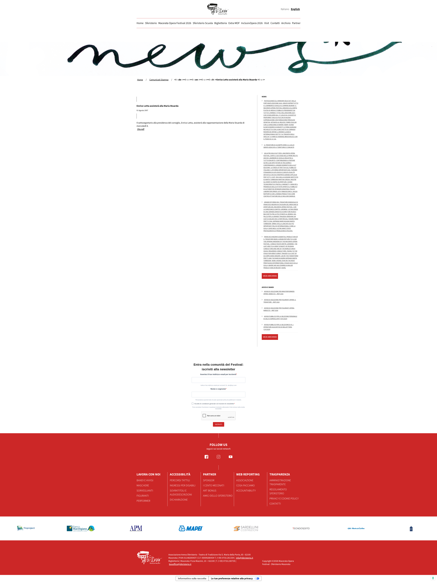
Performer (143, 501)
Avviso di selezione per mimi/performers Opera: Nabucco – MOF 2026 (278, 292)
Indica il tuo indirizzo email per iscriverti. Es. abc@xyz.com (218, 385)
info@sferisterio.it (244, 557)
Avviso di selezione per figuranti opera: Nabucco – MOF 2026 (278, 309)
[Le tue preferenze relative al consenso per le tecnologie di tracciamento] (433, 578)
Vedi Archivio (270, 276)
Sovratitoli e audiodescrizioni (181, 493)
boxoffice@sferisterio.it (180, 564)
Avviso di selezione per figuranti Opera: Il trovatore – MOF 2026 (279, 301)
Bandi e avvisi (145, 480)
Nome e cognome (218, 389)
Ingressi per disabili (182, 485)
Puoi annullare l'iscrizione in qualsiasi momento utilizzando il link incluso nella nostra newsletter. (218, 408)
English (295, 9)
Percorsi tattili (180, 480)
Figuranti (143, 496)
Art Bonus (209, 491)
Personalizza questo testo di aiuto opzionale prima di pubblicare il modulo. (218, 400)
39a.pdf (140, 129)
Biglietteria (220, 23)
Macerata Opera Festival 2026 (174, 23)
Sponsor (208, 480)
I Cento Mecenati (213, 485)
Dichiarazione (179, 500)
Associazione (244, 480)
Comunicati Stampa (158, 79)
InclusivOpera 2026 (252, 23)
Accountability (246, 491)
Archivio (286, 23)
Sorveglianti (145, 491)
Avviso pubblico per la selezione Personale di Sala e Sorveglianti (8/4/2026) (280, 317)
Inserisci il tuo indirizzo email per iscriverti (218, 374)
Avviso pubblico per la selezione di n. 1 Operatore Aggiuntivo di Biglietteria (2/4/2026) (278, 327)
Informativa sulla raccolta (192, 578)
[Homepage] (218, 9)
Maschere (143, 485)
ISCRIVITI (218, 424)
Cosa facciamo (245, 485)
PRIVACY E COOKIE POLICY (284, 499)
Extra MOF (234, 23)
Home (140, 23)
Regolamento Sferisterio (278, 491)
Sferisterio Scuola (203, 23)
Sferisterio (151, 23)
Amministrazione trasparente (280, 482)
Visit (266, 23)
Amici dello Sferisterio (217, 496)
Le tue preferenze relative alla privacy (232, 578)
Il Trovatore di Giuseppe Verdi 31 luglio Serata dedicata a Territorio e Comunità (278, 146)
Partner (296, 23)
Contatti (275, 23)
